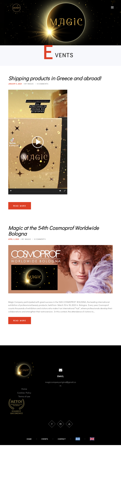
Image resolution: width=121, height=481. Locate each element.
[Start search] (89, 215)
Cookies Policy (24, 392)
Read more (19, 320)
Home (24, 388)
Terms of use (24, 396)
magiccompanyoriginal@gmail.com (60, 384)
